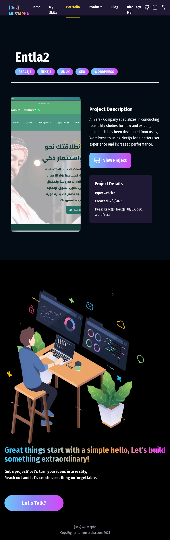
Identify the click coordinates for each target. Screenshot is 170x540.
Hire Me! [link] (130, 10)
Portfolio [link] (73, 7)
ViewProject (115, 160)
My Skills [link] (53, 10)
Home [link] (36, 7)
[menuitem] (163, 11)
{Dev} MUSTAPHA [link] (19, 10)
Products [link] (95, 7)
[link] (138, 11)
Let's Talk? (34, 503)
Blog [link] (114, 7)
